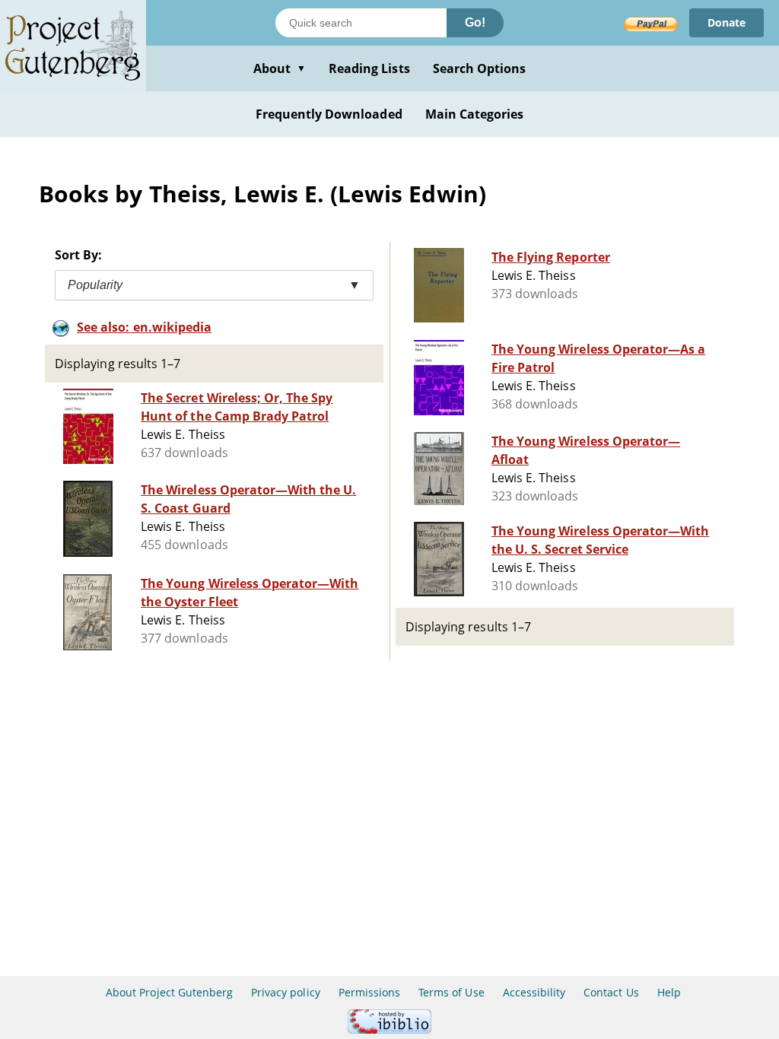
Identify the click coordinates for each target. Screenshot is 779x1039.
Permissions (369, 992)
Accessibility (534, 992)
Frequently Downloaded (329, 114)
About (279, 68)
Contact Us (610, 992)
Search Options (479, 68)
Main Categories (474, 114)
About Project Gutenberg (169, 992)
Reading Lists (369, 68)
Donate (726, 22)
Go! (475, 22)
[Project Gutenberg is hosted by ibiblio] (389, 1029)
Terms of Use (451, 992)
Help (669, 992)
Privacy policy (285, 992)
